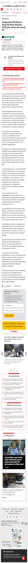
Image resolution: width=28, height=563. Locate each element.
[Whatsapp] (8, 37)
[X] (11, 9)
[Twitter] (3, 37)
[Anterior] (2, 354)
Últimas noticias (14, 405)
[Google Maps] (22, 523)
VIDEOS (14, 331)
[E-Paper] (24, 2)
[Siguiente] (26, 354)
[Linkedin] (11, 37)
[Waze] (26, 523)
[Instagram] (17, 9)
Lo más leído (14, 376)
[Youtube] (20, 9)
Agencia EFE (8, 40)
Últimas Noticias (16, 12)
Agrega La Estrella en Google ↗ (14, 68)
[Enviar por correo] (13, 37)
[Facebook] (14, 9)
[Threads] (8, 9)
